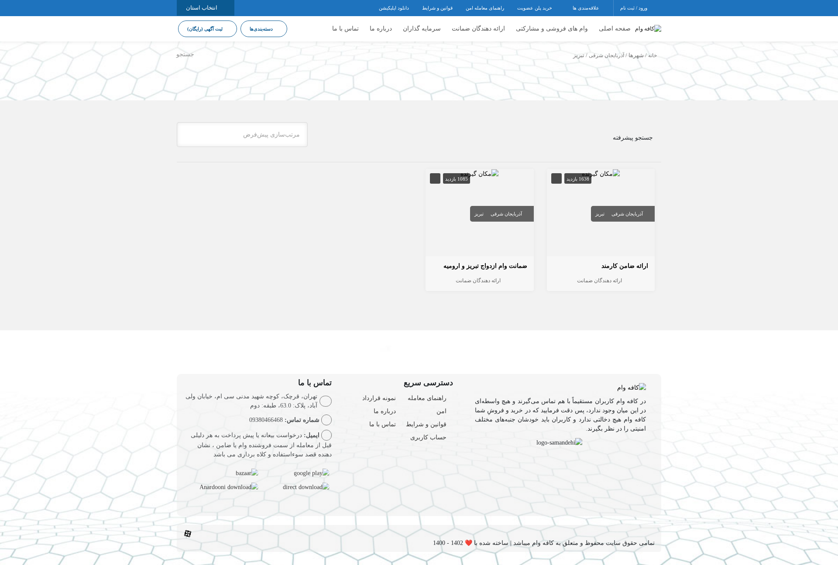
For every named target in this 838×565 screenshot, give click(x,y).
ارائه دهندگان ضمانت (478, 28)
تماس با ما (345, 28)
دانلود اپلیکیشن (394, 7)
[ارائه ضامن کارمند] (601, 173)
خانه (652, 55)
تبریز (599, 213)
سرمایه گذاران (422, 28)
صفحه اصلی (615, 28)
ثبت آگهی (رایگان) (205, 28)
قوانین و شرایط (437, 7)
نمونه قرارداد (379, 398)
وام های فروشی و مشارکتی (552, 28)
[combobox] (242, 134)
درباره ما (381, 28)
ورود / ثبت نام (634, 7)
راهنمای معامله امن (485, 7)
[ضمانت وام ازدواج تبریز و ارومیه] (479, 173)
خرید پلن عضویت (535, 7)
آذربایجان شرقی (606, 55)
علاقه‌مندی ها (587, 7)
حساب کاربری (428, 437)
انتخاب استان (202, 7)
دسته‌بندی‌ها (262, 28)
